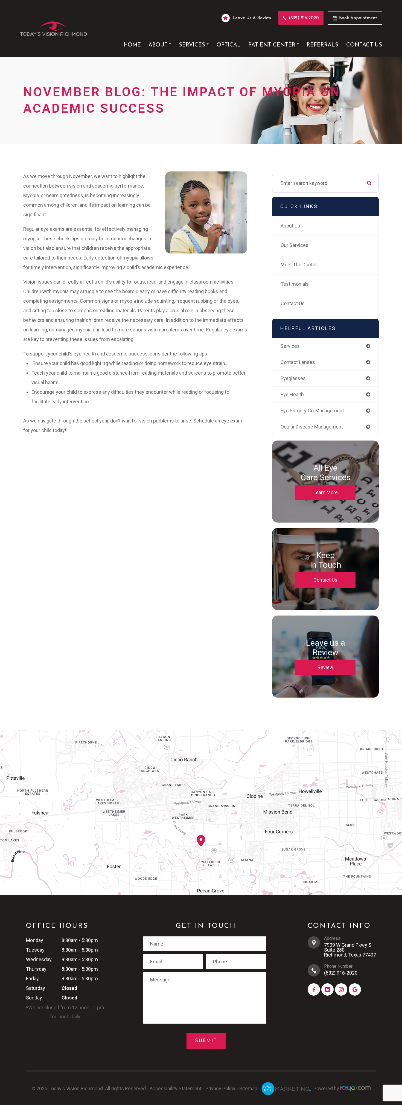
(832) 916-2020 (304, 18)
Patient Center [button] (271, 45)
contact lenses (298, 362)
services (290, 346)
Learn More (325, 492)
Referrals (322, 45)
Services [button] (192, 45)
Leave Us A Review (251, 18)
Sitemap (248, 1088)
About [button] (158, 45)
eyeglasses (293, 378)
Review (325, 667)
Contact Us (364, 45)
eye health (292, 394)
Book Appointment (358, 18)
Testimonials (295, 284)
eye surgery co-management (312, 410)
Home (132, 45)
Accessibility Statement (176, 1088)
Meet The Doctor (299, 264)
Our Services (294, 245)
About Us (290, 226)
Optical (229, 45)
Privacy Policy (220, 1088)
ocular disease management (312, 427)
